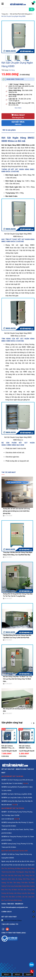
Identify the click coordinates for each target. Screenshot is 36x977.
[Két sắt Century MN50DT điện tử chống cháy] (26, 735)
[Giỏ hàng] (33, 4)
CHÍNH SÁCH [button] (7, 912)
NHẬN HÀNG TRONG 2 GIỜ (15, 79)
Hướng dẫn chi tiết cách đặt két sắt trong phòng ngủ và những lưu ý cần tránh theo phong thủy (16, 511)
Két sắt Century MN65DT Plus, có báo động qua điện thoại (8, 747)
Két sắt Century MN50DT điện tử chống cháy (25, 747)
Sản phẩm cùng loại (12, 722)
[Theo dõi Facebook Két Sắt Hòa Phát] (3, 929)
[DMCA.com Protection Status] (12, 920)
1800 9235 (18, 124)
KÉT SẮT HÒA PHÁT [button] (9, 917)
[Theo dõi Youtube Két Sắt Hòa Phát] (7, 929)
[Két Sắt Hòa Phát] (15, 765)
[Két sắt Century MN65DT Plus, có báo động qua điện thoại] (9, 735)
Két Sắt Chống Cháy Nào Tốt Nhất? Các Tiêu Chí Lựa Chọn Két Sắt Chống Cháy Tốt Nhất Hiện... (17, 679)
